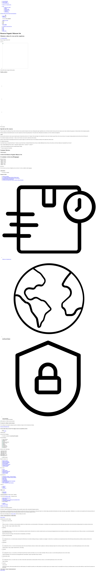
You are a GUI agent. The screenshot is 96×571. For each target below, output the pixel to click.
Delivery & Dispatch (5, 461)
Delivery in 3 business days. (6, 4)
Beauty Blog (4, 478)
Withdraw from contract (4, 505)
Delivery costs (6, 9)
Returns (5, 8)
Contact (3, 487)
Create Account (4, 470)
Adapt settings (13, 515)
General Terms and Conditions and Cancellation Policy (11, 499)
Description (3, 126)
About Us (4, 486)
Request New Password (6, 471)
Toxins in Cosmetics (5, 176)
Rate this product (3, 152)
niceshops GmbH (7, 496)
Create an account (5, 20)
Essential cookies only (7, 515)
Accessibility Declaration (6, 500)
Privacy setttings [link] (5, 501)
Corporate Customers (5, 465)
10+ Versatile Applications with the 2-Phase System (10, 177)
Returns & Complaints (5, 462)
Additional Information (4, 141)
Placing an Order (5, 460)
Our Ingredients (4, 480)
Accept (2, 515)
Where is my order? (7, 7)
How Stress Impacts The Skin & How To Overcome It (11, 178)
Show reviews (3, 170)
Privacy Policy (4, 498)
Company (4, 503)
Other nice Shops (5, 504)
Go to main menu (5, 1)
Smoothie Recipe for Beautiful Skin (8, 179)
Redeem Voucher (5, 473)
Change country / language (12, 494)
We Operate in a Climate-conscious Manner (9, 477)
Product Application (5, 481)
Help (3, 6)
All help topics (6, 11)
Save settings (3, 569)
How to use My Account (6, 464)
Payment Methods (5, 463)
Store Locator (4, 479)
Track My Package (5, 472)
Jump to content (4, 2)
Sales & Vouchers (5, 466)
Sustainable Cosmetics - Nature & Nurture (9, 476)
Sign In (3, 469)
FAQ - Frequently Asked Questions (8, 482)
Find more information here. (4, 426)
